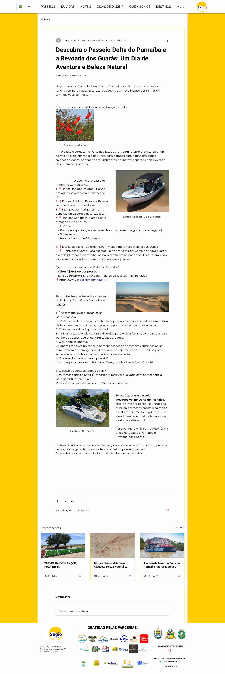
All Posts (45, 19)
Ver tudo (179, 527)
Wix (65, 649)
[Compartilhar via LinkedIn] (72, 500)
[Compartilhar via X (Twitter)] (64, 500)
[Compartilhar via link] (79, 500)
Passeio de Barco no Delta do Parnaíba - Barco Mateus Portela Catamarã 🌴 (162, 565)
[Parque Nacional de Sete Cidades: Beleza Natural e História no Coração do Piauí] (112, 545)
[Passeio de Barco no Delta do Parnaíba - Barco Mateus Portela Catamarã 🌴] (162, 545)
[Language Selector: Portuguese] (24, 6)
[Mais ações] (167, 40)
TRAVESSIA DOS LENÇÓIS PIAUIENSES (60, 565)
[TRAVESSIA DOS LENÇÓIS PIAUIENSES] (63, 545)
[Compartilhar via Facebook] (57, 500)
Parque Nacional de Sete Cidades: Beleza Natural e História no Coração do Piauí (111, 565)
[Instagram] (169, 650)
